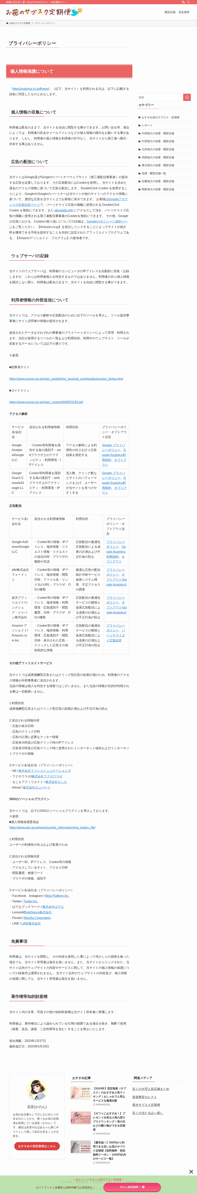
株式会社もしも (56, 782)
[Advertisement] (164, 63)
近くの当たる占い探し (147, 1113)
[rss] (183, 2)
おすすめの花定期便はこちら (37, 1146)
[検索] (188, 2)
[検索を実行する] (187, 97)
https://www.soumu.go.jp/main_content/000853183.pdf (46, 402)
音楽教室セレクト (144, 1097)
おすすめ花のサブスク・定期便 (160, 117)
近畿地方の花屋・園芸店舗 (158, 181)
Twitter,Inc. (30, 901)
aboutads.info (63, 210)
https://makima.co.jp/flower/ (30, 88)
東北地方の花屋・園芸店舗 (158, 165)
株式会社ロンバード (37, 787)
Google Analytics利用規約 (114, 454)
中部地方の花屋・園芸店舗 (158, 141)
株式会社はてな (53, 906)
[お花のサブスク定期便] (44, 12)
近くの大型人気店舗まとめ (150, 1089)
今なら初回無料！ (130, 1187)
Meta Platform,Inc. (57, 895)
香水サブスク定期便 (146, 1104)
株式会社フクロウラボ (47, 776)
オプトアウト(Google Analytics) (116, 579)
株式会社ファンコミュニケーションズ (44, 770)
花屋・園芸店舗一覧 (154, 173)
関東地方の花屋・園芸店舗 (158, 189)
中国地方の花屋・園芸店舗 (158, 133)
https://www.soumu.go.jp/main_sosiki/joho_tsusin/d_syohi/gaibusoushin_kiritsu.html (66, 378)
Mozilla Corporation (37, 918)
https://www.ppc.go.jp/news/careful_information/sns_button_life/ (52, 827)
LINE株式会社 (31, 923)
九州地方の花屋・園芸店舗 (158, 149)
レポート (147, 125)
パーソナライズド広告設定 (115, 635)
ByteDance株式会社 (38, 912)
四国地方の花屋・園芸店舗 (158, 157)
